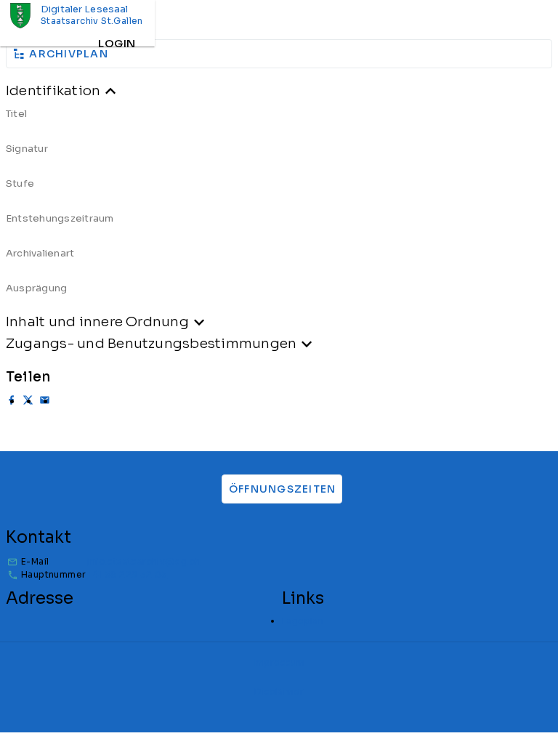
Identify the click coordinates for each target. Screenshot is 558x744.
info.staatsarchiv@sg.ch (143, 561)
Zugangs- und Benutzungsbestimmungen (151, 343)
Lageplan (302, 620)
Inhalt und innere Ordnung (97, 321)
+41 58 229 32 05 (127, 574)
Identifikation (53, 90)
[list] (279, 206)
